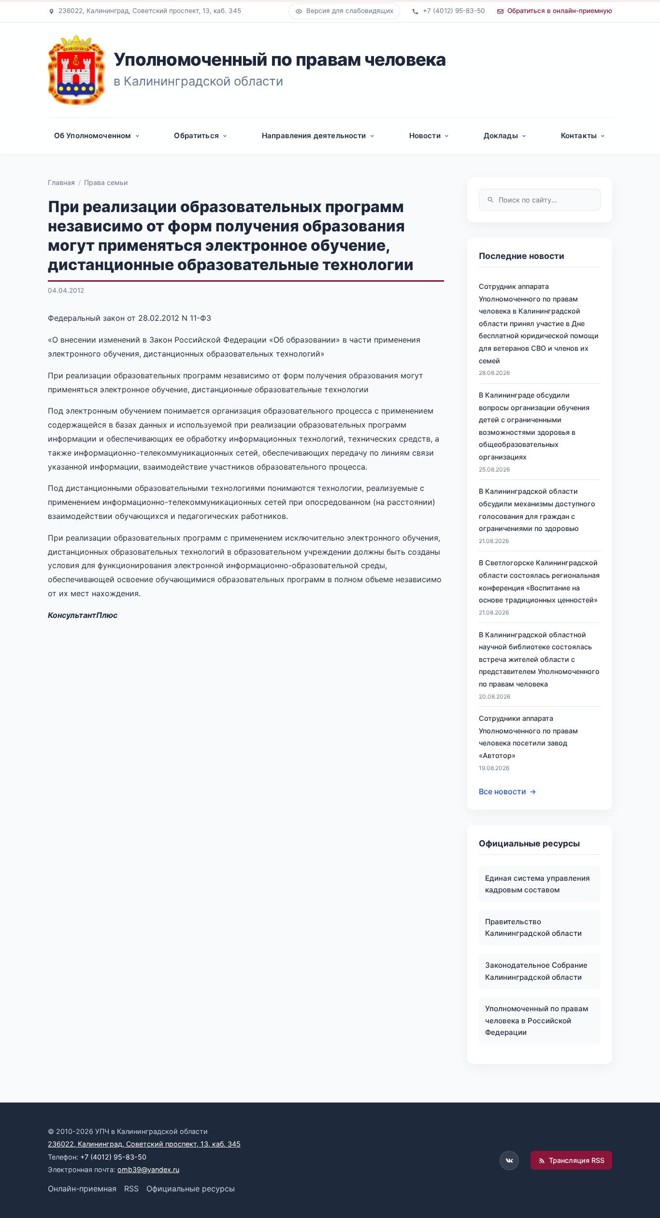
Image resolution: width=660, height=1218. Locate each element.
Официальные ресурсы (190, 1188)
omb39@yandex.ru (148, 1169)
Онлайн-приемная (82, 1188)
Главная (61, 182)
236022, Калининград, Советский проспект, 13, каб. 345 (144, 1144)
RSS (131, 1188)
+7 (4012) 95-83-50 (113, 1157)
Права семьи (106, 182)
